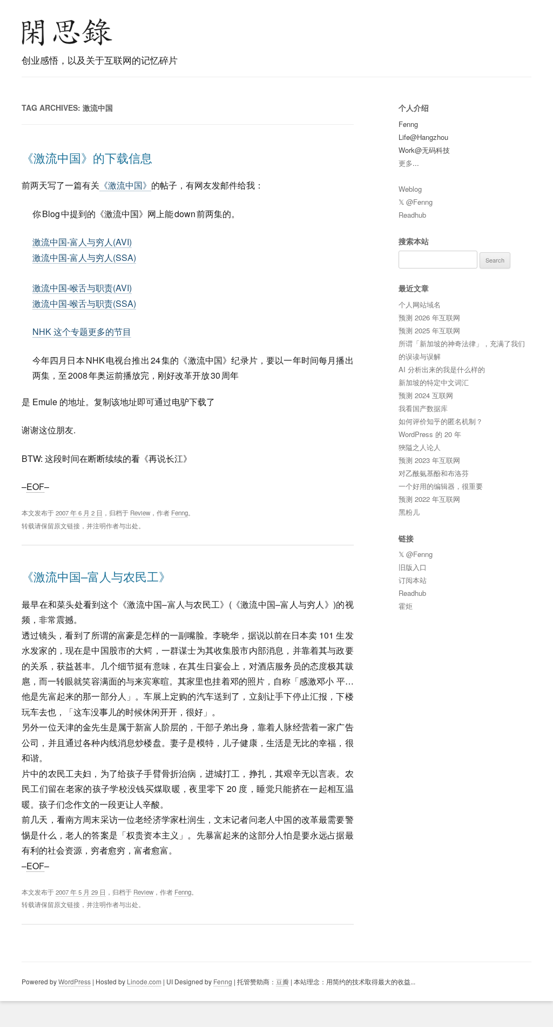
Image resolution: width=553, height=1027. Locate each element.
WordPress (74, 981)
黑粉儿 (409, 512)
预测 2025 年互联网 (429, 330)
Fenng (179, 512)
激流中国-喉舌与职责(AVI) (82, 287)
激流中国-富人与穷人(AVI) (82, 242)
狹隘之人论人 (420, 447)
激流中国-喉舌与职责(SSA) (84, 303)
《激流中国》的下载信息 (87, 157)
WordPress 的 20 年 (430, 434)
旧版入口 (413, 567)
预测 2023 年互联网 (429, 460)
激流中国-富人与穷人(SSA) (84, 257)
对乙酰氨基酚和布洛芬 (434, 473)
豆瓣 (282, 981)
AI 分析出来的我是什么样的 (442, 369)
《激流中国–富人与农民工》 (96, 576)
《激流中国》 (125, 185)
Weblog (410, 189)
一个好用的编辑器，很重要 (441, 486)
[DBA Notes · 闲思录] (67, 32)
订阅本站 (413, 580)
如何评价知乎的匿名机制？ (441, 421)
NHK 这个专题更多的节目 (81, 331)
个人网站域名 (420, 304)
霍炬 (406, 606)
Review (140, 512)
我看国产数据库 (423, 408)
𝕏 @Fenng (416, 202)
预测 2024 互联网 (426, 395)
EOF (35, 486)
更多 (406, 163)
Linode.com (144, 981)
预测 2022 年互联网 (429, 499)
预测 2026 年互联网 (429, 317)
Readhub (412, 215)
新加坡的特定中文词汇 (434, 382)
